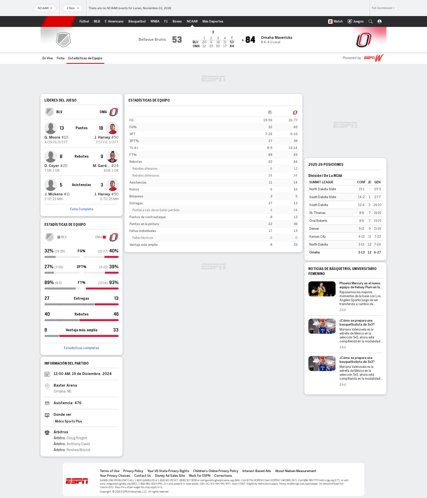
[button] (371, 21)
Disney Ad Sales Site (170, 475)
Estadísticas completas (81, 348)
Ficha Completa (81, 209)
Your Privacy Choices (115, 475)
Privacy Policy (133, 471)
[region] (213, 178)
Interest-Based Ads (256, 471)
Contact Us (142, 475)
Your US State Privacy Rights (168, 471)
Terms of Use (109, 471)
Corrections (223, 475)
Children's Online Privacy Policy (215, 471)
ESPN (58, 21)
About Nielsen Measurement (295, 471)
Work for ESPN (199, 475)
